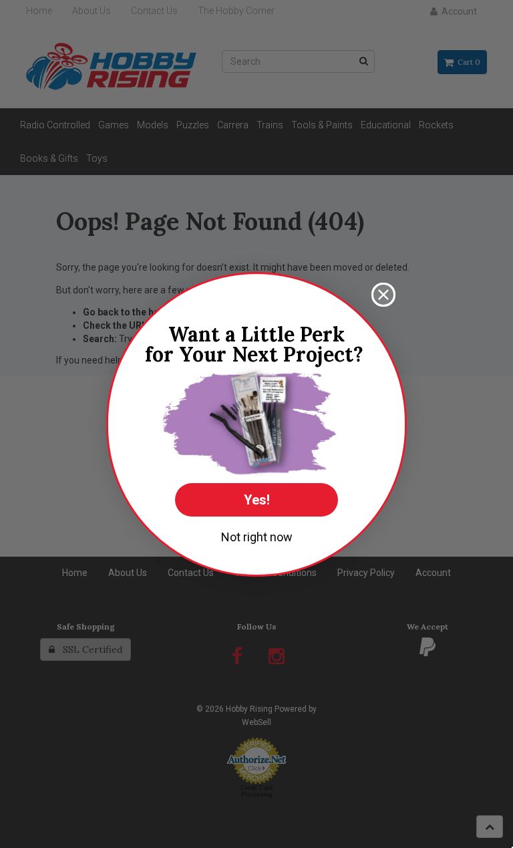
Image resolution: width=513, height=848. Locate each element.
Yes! (257, 500)
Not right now (257, 537)
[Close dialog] (383, 294)
